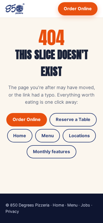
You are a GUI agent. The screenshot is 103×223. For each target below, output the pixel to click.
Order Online (78, 8)
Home (19, 135)
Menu (47, 135)
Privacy (12, 211)
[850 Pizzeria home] (14, 8)
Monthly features (51, 151)
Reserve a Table (73, 119)
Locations (79, 135)
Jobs (85, 205)
